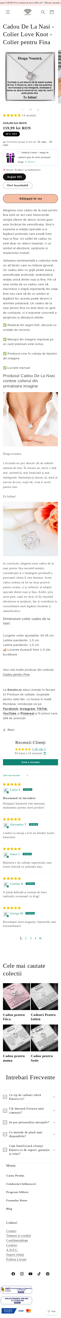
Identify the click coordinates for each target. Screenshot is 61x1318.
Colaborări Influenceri (21, 1183)
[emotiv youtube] (16, 713)
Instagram (27, 708)
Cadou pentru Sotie (42, 1058)
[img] (12, 784)
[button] (8, 12)
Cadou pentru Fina (16, 674)
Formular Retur (17, 1200)
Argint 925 (14, 176)
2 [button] (26, 938)
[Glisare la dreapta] (38, 109)
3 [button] (31, 938)
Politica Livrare (16, 1259)
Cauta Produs (15, 1175)
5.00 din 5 (39, 749)
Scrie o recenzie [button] (30, 762)
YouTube (9, 713)
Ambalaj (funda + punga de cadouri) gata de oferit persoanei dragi (34, 157)
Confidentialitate (17, 1240)
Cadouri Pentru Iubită (43, 1017)
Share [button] (11, 729)
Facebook (10, 708)
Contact (11, 1231)
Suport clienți (15, 1254)
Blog (9, 1208)
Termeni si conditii (18, 1235)
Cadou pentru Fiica (14, 1017)
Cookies (11, 1245)
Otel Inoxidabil (17, 185)
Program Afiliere (17, 1192)
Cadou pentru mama (14, 1058)
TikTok (42, 708)
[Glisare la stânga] (22, 109)
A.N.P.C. (12, 1249)
